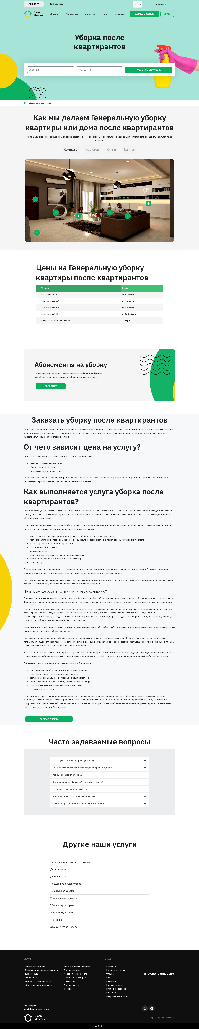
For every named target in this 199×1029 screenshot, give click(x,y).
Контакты (119, 14)
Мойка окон (72, 14)
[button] (34, 4)
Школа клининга (159, 973)
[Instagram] (145, 1008)
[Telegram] (152, 1008)
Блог (105, 14)
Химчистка (89, 14)
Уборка (54, 14)
